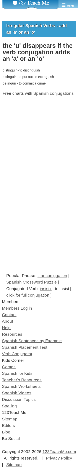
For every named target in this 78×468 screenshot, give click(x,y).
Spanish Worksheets (21, 386)
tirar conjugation (52, 275)
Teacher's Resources (22, 380)
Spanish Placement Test (24, 347)
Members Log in (17, 308)
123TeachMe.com (59, 451)
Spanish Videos (16, 393)
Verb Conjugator (17, 354)
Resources (12, 334)
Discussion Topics (19, 399)
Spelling (9, 406)
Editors (8, 425)
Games (9, 367)
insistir (46, 288)
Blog (6, 432)
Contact (9, 314)
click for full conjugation (27, 295)
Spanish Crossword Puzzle (31, 282)
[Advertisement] (39, 153)
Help (6, 327)
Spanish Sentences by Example (32, 341)
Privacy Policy (59, 458)
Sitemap (9, 419)
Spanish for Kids (17, 373)
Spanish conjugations (53, 93)
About (7, 321)
